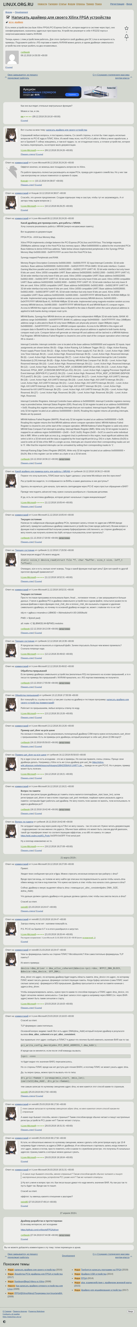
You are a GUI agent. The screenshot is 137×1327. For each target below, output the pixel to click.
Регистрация (117, 4)
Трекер (90, 4)
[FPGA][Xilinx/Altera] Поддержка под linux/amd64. (38, 1293)
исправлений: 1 (89, 938)
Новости (42, 4)
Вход (129, 4)
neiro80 (24, 907)
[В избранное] (126, 28)
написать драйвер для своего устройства (66, 130)
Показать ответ (27, 185)
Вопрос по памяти (24, 822)
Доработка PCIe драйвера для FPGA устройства (38, 1274)
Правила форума (20, 1311)
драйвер (19, 22)
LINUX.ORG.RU (18, 4)
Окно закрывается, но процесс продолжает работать (23, 76)
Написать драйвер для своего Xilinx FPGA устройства (61, 17)
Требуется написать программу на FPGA (101, 1270)
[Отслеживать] (126, 36)
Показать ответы (28, 154)
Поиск (98, 4)
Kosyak (24, 181)
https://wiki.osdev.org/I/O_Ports (35, 836)
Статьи (62, 4)
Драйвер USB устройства (93, 1274)
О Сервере (7, 1311)
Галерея (53, 4)
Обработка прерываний (27, 695)
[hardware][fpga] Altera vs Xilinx (29, 1281)
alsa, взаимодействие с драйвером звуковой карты (106, 1282)
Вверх (130, 1312)
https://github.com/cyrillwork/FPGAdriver (40, 1230)
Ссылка (9, 67)
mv (22, 116)
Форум (71, 4)
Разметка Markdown (36, 1311)
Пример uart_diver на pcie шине (30, 755)
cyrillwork (25, 52)
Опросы (80, 4)
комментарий (21, 163)
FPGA (84, 1278)
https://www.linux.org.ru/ (12, 1317)
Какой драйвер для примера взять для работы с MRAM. (42, 471)
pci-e (11, 22)
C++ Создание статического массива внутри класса (111, 76)
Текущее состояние (25, 550)
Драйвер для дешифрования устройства (101, 1290)
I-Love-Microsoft (28, 150)
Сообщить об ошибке (11, 1314)
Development (21, 12)
